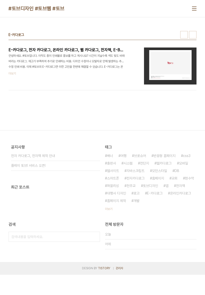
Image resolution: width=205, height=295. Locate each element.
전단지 (144, 163)
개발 (137, 201)
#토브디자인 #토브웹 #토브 (36, 9)
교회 (175, 178)
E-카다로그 (154, 193)
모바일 (183, 163)
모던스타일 (159, 171)
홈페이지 (158, 178)
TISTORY (104, 268)
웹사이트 (113, 171)
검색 (95, 237)
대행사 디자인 (116, 193)
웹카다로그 (164, 163)
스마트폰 (113, 178)
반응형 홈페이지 (165, 156)
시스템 (128, 163)
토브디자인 (150, 186)
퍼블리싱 (113, 186)
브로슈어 (140, 156)
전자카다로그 (135, 178)
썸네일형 (184, 34)
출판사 (111, 163)
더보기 (108, 209)
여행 (123, 156)
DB (176, 171)
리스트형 (192, 34)
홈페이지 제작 (116, 201)
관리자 (119, 268)
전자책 (180, 186)
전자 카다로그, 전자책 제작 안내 (33, 156)
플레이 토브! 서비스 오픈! (28, 166)
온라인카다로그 (180, 193)
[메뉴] (194, 8)
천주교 (131, 186)
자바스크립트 (135, 171)
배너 (110, 156)
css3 (186, 156)
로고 (137, 193)
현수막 (189, 178)
